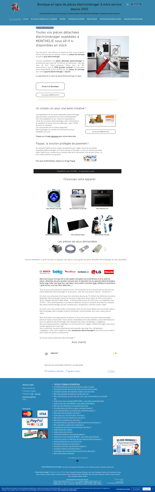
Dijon (90, 474)
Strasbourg (98, 472)
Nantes (104, 472)
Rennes (42, 474)
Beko (65, 484)
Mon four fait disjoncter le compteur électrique (71, 406)
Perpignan (74, 474)
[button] (127, 4)
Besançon (102, 474)
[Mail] (77, 460)
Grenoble (74, 476)
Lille (108, 472)
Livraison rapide (29, 391)
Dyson (66, 481)
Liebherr (56, 482)
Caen (79, 474)
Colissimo (54, 136)
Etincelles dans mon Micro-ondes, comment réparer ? (73, 408)
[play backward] (50, 249)
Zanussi (95, 481)
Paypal (37, 394)
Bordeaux (85, 472)
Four (87, 467)
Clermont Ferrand (61, 474)
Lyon (89, 472)
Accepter (146, 489)
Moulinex (60, 484)
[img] (45, 272)
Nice (93, 472)
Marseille (73, 472)
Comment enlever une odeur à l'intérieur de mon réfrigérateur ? (77, 423)
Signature (55, 484)
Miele (77, 484)
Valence (107, 474)
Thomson (90, 484)
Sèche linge (110, 467)
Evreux (112, 474)
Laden (95, 484)
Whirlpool (78, 482)
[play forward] (105, 249)
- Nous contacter (28, 388)
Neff (63, 481)
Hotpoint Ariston (89, 482)
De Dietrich (72, 484)
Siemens (99, 484)
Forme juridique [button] (29, 397)
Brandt (80, 484)
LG (67, 484)
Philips (55, 481)
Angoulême (85, 474)
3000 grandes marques (63, 67)
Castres (80, 476)
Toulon (69, 474)
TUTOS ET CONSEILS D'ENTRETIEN (67, 384)
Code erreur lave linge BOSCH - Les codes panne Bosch (74, 404)
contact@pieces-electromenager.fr (78, 458)
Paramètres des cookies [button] (123, 489)
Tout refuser (136, 489)
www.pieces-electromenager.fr (83, 330)
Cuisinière (103, 467)
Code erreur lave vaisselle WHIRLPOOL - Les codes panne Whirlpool (79, 401)
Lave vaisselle (73, 467)
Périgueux (95, 474)
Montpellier (113, 472)
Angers (85, 476)
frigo (94, 283)
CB (32, 394)
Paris (67, 472)
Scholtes (81, 481)
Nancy (38, 474)
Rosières (86, 481)
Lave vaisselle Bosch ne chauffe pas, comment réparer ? (74, 411)
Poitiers (53, 474)
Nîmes (119, 472)
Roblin (95, 482)
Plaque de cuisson (94, 467)
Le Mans (47, 474)
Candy (59, 481)
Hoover (91, 481)
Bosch (99, 482)
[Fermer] (153, 489)
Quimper (117, 474)
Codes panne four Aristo (62, 432)
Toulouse (78, 472)
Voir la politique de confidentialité (67, 490)
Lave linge (65, 467)
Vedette (85, 484)
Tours (69, 476)
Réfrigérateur (81, 467)
